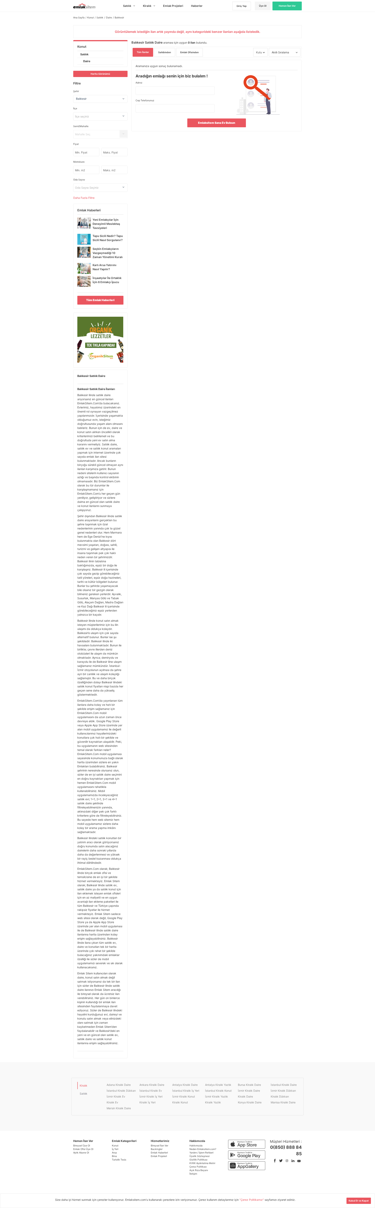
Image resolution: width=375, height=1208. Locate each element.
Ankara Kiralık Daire (151, 1084)
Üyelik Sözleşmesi (199, 1156)
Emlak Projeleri (159, 1156)
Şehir (76, 91)
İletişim (193, 1173)
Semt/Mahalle (80, 126)
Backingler (156, 1149)
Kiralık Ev (112, 1102)
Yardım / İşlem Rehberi (201, 1152)
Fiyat (76, 144)
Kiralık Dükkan (280, 1096)
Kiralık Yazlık (213, 1102)
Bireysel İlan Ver (159, 1145)
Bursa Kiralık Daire (249, 1084)
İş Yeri (115, 1149)
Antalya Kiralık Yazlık (218, 1084)
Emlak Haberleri (159, 1152)
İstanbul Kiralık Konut (218, 1090)
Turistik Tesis (119, 1159)
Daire (86, 61)
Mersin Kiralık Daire (119, 1108)
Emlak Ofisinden (189, 52)
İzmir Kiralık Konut (183, 1096)
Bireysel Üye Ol (81, 1145)
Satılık (84, 54)
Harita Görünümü (100, 73)
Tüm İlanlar (143, 52)
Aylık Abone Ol (81, 1152)
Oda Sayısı (79, 179)
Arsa (114, 1152)
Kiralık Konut (180, 1102)
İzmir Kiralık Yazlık (216, 1096)
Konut (81, 46)
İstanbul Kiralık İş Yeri (185, 1090)
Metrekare (79, 161)
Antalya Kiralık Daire (185, 1084)
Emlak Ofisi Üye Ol (83, 1149)
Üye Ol (262, 5)
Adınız (139, 82)
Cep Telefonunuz (145, 100)
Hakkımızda (196, 1145)
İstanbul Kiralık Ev (150, 1090)
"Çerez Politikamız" (252, 1199)
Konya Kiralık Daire (250, 1102)
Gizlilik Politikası (198, 1159)
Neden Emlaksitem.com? (202, 1149)
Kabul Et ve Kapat (359, 1200)
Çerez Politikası (198, 1166)
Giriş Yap (242, 5)
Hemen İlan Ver (287, 5)
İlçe (75, 108)
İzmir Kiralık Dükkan (283, 1090)
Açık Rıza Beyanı (198, 1170)
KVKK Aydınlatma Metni (202, 1163)
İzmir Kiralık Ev (116, 1096)
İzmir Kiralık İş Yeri (150, 1096)
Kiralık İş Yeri (147, 1102)
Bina (114, 1156)
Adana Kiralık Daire (119, 1084)
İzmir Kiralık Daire (249, 1090)
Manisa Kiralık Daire (283, 1102)
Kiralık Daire (245, 1096)
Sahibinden (164, 52)
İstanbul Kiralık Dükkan (121, 1090)
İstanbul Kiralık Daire (284, 1084)
